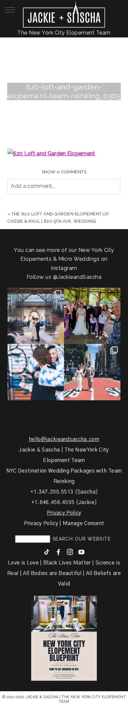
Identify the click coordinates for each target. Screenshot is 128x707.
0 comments (64, 171)
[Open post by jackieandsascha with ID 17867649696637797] (92, 316)
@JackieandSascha (77, 277)
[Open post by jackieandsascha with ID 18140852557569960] (36, 316)
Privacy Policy (64, 513)
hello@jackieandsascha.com (64, 439)
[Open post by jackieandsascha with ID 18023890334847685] (36, 372)
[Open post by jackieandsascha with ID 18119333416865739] (92, 372)
